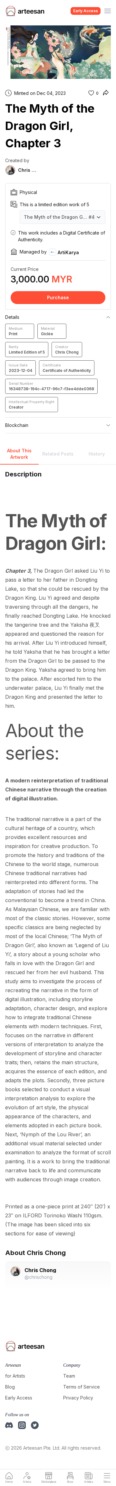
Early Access (85, 10)
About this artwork (19, 454)
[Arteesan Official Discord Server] (9, 1425)
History (97, 454)
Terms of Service (81, 1386)
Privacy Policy (78, 1397)
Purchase (58, 297)
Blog (10, 1386)
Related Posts (57, 454)
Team (69, 1376)
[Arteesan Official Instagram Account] (22, 1425)
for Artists (15, 1376)
